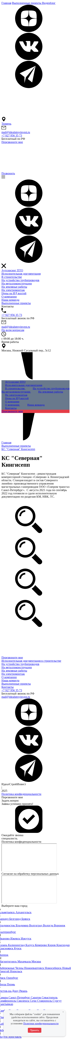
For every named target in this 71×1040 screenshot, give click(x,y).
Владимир (22, 925)
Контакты (7, 687)
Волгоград (36, 925)
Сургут (57, 1000)
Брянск (25, 918)
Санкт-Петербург (20, 997)
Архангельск (23, 912)
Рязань (23, 990)
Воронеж (59, 925)
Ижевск (15, 938)
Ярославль (14, 1036)
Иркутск (26, 938)
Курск (17, 948)
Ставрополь (45, 1000)
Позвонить (8, 173)
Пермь (11, 984)
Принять (34, 1030)
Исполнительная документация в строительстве (31, 660)
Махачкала (24, 961)
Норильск (16, 971)
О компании (9, 677)
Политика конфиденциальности (21, 794)
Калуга (30, 945)
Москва (36, 961)
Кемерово (41, 945)
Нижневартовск (34, 968)
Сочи (33, 1000)
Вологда (48, 925)
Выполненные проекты (16, 683)
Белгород (15, 918)
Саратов (36, 997)
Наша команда (10, 680)
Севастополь (50, 997)
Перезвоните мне (12, 142)
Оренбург (12, 977)
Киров (52, 945)
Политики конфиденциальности (41, 1023)
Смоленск (23, 1000)
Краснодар (63, 945)
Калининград (16, 945)
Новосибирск (53, 968)
